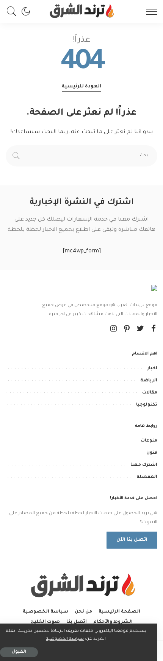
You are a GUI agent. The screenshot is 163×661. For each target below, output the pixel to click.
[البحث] (14, 11)
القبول (19, 652)
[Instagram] (114, 329)
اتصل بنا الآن (131, 540)
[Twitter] (140, 329)
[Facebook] (153, 329)
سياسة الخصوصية (65, 639)
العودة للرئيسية (81, 86)
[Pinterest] (127, 329)
